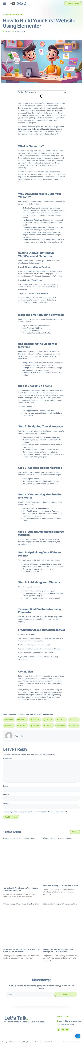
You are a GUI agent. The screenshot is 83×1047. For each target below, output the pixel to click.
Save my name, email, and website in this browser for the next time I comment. (36, 812)
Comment (7, 759)
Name (6, 786)
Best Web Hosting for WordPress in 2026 (60, 885)
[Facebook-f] (58, 1029)
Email (6, 795)
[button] (4, 3)
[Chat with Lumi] (77, 1036)
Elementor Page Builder (14, 14)
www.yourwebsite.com (27, 300)
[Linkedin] (63, 1029)
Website (6, 803)
